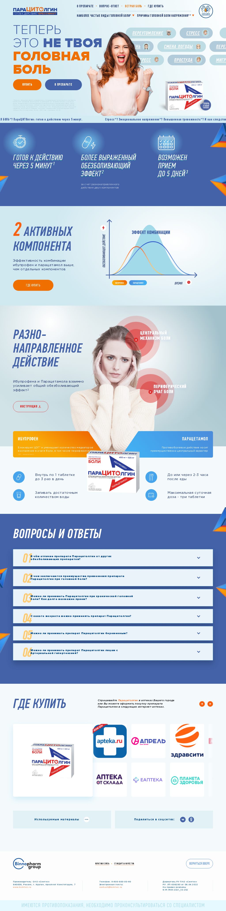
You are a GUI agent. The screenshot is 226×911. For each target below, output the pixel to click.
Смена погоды (178, 46)
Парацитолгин (128, 700)
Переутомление (147, 33)
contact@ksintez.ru (110, 887)
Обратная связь (102, 863)
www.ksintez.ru (22, 887)
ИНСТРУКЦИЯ (28, 406)
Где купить (156, 6)
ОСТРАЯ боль (133, 6)
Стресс (193, 33)
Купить (27, 84)
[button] (202, 704)
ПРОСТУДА (183, 60)
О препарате (85, 6)
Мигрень (132, 46)
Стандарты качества (124, 863)
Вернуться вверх (199, 864)
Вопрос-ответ (109, 6)
